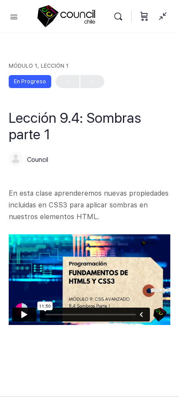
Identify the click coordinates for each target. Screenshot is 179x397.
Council (37, 160)
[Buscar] (120, 16)
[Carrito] (144, 16)
